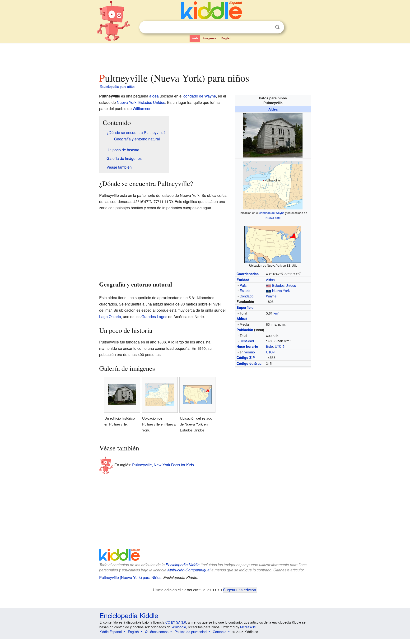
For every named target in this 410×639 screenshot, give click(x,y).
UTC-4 (271, 351)
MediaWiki (248, 627)
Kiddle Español (110, 631)
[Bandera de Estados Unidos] (268, 285)
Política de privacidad (191, 631)
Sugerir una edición (239, 589)
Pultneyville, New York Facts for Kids (163, 465)
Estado (245, 290)
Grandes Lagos (154, 316)
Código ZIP (246, 357)
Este (269, 346)
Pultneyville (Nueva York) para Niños (130, 577)
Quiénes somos (156, 631)
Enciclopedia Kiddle (183, 564)
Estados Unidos (284, 285)
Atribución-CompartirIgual (188, 570)
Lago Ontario (110, 316)
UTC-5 (279, 346)
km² (276, 312)
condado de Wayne (271, 213)
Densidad (247, 340)
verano (249, 351)
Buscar (277, 27)
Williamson (142, 108)
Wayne (271, 295)
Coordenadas (248, 273)
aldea (154, 96)
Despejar (268, 27)
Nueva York (273, 218)
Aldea (273, 109)
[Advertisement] (204, 57)
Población (245, 329)
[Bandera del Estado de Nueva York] (268, 290)
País (243, 285)
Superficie (245, 307)
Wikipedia (179, 627)
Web (195, 38)
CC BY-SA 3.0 (175, 622)
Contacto (219, 631)
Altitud (242, 318)
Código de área (249, 363)
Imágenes (209, 38)
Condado (246, 295)
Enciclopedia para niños (117, 86)
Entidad (243, 279)
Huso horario (247, 346)
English (226, 38)
